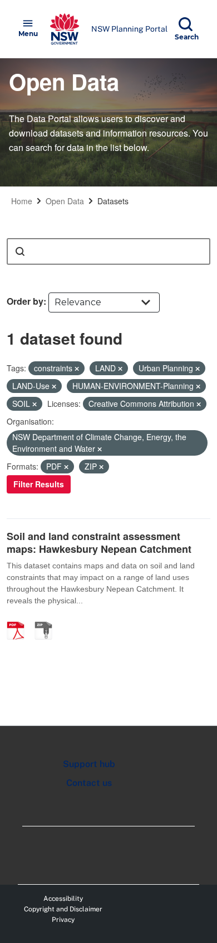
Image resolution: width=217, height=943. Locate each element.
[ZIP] (47, 618)
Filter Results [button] (38, 484)
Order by (25, 301)
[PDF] (19, 618)
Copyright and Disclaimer (63, 909)
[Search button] (20, 251)
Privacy (63, 920)
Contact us (89, 783)
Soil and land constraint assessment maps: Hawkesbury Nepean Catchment (99, 542)
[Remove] (77, 368)
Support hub (89, 764)
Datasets (113, 200)
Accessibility (63, 898)
